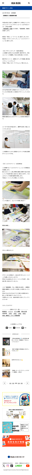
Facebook (18, 327)
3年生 (19, 313)
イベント (10, 311)
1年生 (10, 313)
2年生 (14, 313)
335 (22, 383)
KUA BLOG (16, 3)
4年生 (24, 313)
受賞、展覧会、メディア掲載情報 (11, 315)
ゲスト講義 (17, 311)
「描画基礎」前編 (7, 28)
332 (13, 383)
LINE (25, 327)
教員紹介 (4, 311)
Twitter (10, 327)
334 (19, 383)
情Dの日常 (24, 311)
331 (10, 383)
